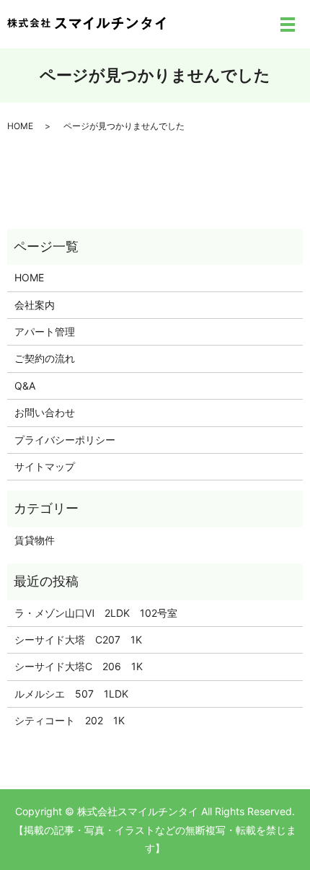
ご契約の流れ (44, 358)
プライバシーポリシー (64, 440)
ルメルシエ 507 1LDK (71, 693)
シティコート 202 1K (69, 720)
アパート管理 (44, 331)
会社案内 (34, 305)
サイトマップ (44, 466)
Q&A (24, 385)
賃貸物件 (34, 540)
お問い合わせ (44, 412)
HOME (20, 125)
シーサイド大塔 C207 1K (78, 639)
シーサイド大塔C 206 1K (78, 666)
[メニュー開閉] (287, 24)
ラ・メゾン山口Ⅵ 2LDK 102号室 (100, 613)
